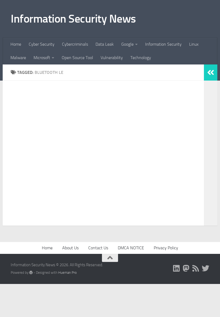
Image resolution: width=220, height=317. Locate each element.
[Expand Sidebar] (210, 72)
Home (15, 44)
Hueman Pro (67, 273)
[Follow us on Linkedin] (176, 268)
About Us (70, 247)
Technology (140, 57)
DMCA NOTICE (131, 247)
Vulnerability (112, 57)
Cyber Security (41, 44)
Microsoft (42, 57)
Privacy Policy (166, 247)
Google (127, 44)
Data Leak (105, 44)
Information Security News (73, 19)
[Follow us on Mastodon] (186, 268)
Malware (18, 57)
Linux (194, 44)
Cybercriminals (75, 44)
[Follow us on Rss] (196, 268)
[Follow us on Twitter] (205, 268)
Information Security (163, 44)
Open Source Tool (77, 57)
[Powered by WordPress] (31, 272)
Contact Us (98, 247)
